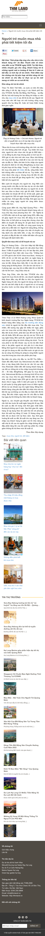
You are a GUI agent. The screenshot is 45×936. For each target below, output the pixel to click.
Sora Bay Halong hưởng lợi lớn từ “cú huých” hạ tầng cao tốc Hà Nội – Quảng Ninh (21, 605)
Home (4, 31)
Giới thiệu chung (8, 850)
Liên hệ (4, 852)
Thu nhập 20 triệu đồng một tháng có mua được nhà (13, 498)
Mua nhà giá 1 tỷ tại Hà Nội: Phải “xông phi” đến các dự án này (13, 529)
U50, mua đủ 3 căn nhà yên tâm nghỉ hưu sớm (13, 587)
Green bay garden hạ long (11, 873)
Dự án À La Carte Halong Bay (13, 868)
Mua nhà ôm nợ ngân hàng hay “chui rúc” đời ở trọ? (13, 467)
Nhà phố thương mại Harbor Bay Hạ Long (17, 865)
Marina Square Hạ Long (10, 870)
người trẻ (18, 436)
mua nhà (12, 98)
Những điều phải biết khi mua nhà (12, 558)
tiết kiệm (20, 170)
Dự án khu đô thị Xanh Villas (12, 863)
